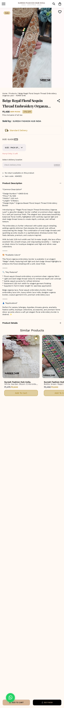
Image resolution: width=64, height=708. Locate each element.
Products (13, 93)
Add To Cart (21, 393)
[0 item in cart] (60, 4)
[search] (54, 4)
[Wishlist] (59, 11)
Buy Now (48, 702)
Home (4, 93)
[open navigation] (3, 3)
